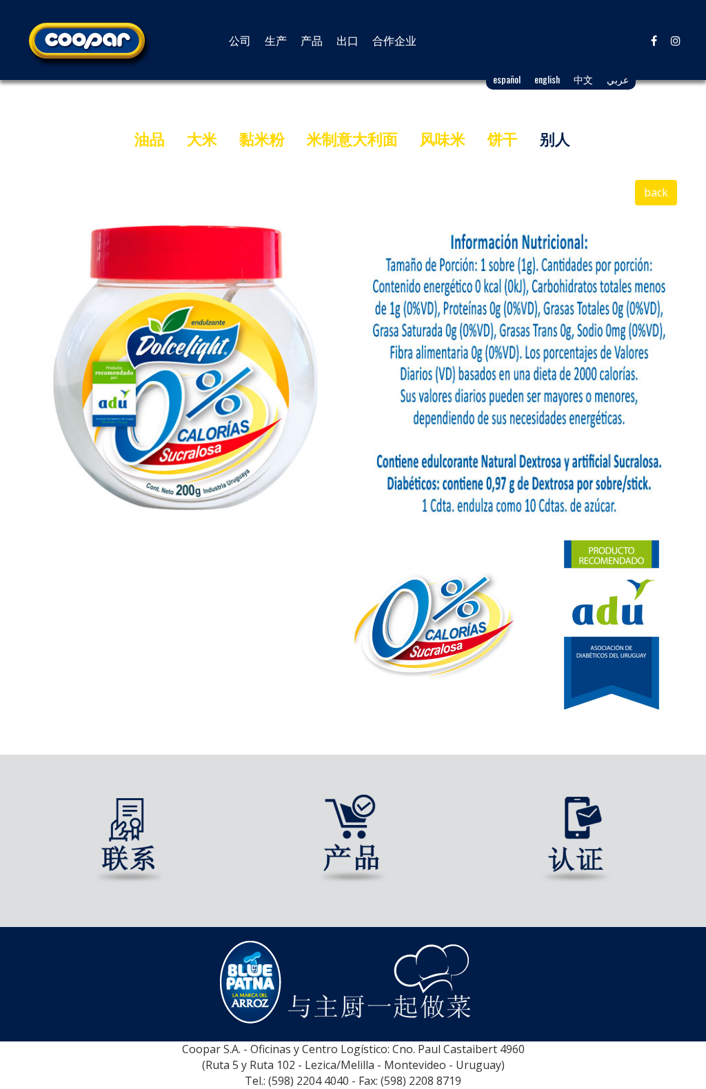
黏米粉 (262, 138)
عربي (618, 79)
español (507, 79)
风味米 (442, 138)
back (656, 192)
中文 (583, 79)
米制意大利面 (352, 138)
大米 (202, 138)
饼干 (502, 138)
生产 (276, 40)
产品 (312, 40)
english (547, 79)
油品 (149, 138)
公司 (240, 40)
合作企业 (394, 40)
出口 (347, 40)
